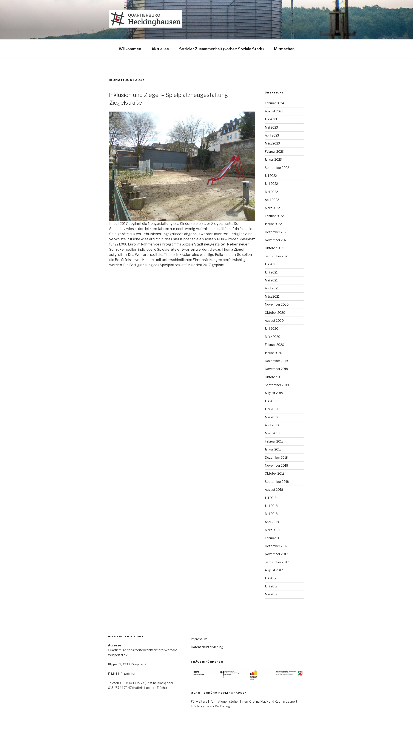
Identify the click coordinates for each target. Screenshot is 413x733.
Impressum (199, 639)
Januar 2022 (273, 224)
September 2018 (277, 481)
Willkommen (130, 49)
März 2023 (272, 143)
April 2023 (272, 135)
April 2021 (272, 288)
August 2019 (274, 393)
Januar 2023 (273, 159)
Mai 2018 (271, 514)
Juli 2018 (271, 498)
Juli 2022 (271, 175)
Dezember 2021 (276, 232)
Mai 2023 (271, 127)
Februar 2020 (274, 344)
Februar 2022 (274, 216)
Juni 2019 (271, 409)
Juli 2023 (271, 119)
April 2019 (272, 425)
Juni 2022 (271, 183)
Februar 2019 (274, 441)
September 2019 (277, 385)
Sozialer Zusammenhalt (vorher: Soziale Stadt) (221, 49)
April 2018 (272, 522)
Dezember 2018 (276, 457)
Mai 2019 (271, 417)
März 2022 (272, 208)
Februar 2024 (274, 103)
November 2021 (276, 240)
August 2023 (274, 111)
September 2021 (277, 256)
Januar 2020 (273, 353)
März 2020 (272, 337)
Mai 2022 (271, 192)
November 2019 (276, 369)
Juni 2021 (271, 272)
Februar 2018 (274, 538)
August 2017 (274, 570)
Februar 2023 (274, 151)
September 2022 (277, 167)
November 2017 (276, 554)
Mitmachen (284, 49)
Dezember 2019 (276, 361)
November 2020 (277, 304)
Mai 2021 (271, 280)
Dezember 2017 (276, 546)
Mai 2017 (271, 594)
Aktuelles (160, 49)
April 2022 (272, 200)
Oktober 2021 (274, 248)
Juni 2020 (271, 328)
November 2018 (276, 465)
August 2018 (274, 489)
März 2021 (272, 296)
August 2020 (274, 320)
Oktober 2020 (275, 312)
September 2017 (277, 562)
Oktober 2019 (275, 377)
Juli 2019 (271, 401)
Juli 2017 (270, 578)
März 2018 (272, 530)
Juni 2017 (271, 586)
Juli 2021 (270, 264)
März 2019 (272, 433)
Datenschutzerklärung (207, 647)
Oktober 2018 (275, 473)
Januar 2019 (273, 449)
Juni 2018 (271, 506)
